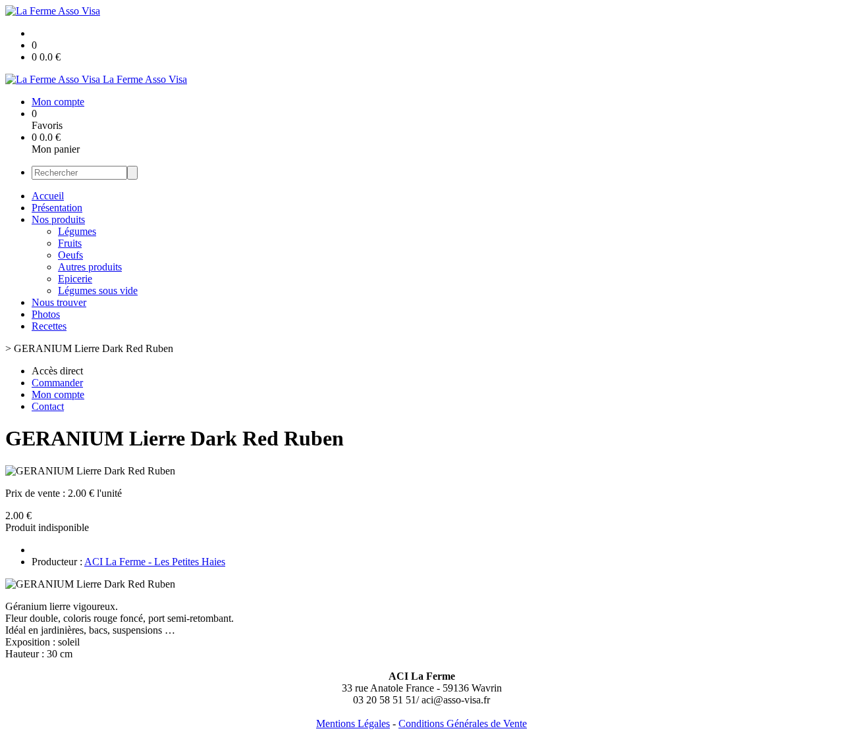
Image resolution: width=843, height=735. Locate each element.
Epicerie (75, 278)
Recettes (49, 326)
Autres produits (90, 266)
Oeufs (70, 255)
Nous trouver (59, 302)
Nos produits (58, 219)
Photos (46, 314)
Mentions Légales (353, 723)
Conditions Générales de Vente (462, 723)
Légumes (77, 231)
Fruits (70, 243)
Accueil (48, 195)
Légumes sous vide (98, 290)
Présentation (57, 207)
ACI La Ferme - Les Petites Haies (154, 561)
